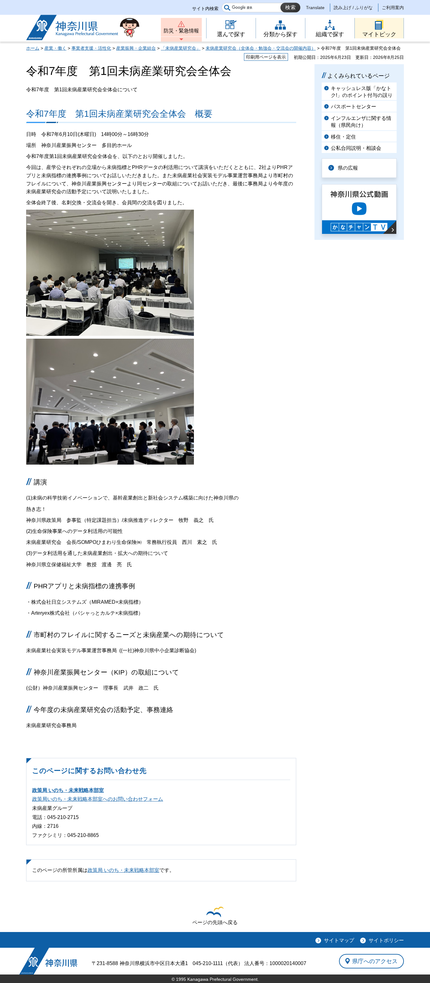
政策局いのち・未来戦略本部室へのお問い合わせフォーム (97, 799)
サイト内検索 (205, 8)
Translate (315, 7)
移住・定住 (343, 136)
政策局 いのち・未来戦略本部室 (68, 790)
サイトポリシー (386, 940)
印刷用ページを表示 (266, 56)
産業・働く (55, 48)
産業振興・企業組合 (136, 48)
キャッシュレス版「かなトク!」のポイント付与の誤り (362, 92)
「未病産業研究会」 (181, 48)
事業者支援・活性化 (91, 48)
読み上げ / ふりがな (353, 7)
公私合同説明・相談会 (356, 148)
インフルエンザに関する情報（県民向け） (361, 122)
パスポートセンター (353, 106)
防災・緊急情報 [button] (181, 30)
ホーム (32, 48)
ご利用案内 (393, 7)
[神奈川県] (48, 961)
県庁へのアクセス (375, 961)
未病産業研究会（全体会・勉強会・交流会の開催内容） (261, 48)
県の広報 (348, 168)
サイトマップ (339, 940)
